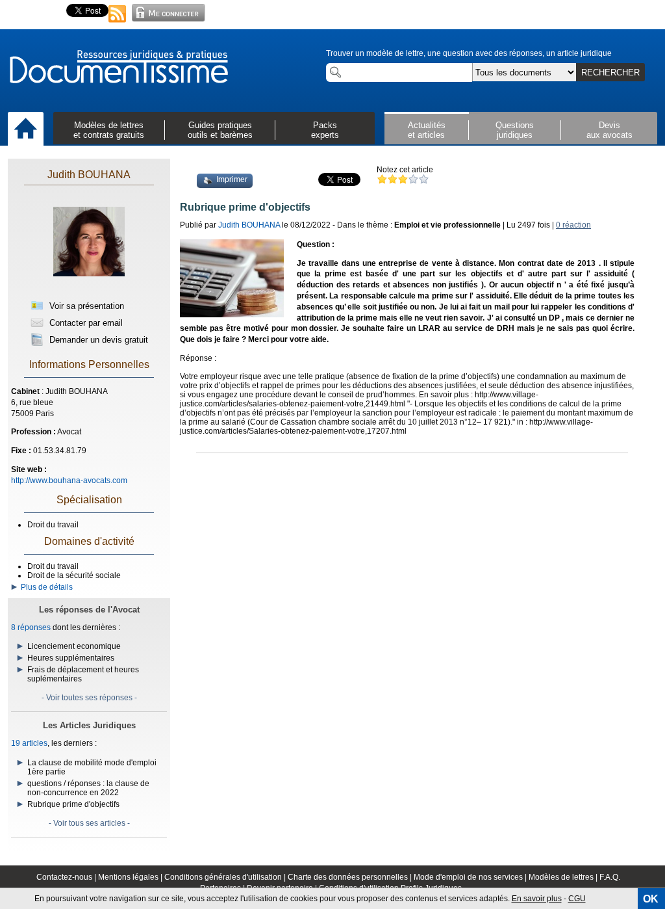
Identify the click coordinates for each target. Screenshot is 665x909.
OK (651, 898)
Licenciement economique (74, 646)
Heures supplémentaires (70, 658)
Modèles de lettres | (564, 877)
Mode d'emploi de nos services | (471, 877)
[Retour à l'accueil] (118, 67)
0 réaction (573, 225)
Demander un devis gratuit (97, 340)
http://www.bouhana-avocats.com (69, 480)
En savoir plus (537, 898)
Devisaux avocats (609, 130)
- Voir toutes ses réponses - (89, 697)
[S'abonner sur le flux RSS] (117, 23)
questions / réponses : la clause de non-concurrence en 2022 (88, 788)
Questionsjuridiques (515, 130)
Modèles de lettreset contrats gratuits (108, 130)
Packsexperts (325, 130)
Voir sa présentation (85, 306)
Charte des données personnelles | (351, 877)
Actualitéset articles (426, 130)
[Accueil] (26, 129)
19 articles (29, 743)
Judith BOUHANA (89, 174)
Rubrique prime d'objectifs (73, 804)
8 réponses (31, 627)
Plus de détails (45, 587)
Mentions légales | (131, 877)
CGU (577, 898)
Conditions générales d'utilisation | (226, 877)
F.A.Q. (609, 877)
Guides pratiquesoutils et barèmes (220, 130)
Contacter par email (85, 323)
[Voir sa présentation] (89, 287)
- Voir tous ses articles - (89, 823)
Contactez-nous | (67, 877)
